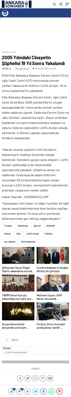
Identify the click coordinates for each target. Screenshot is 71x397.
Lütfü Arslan (32, 233)
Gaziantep (23, 225)
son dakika (9, 241)
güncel (37, 225)
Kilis (18, 233)
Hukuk (7, 233)
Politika (48, 233)
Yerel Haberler (28, 241)
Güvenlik (50, 225)
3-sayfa (8, 225)
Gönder (7, 348)
